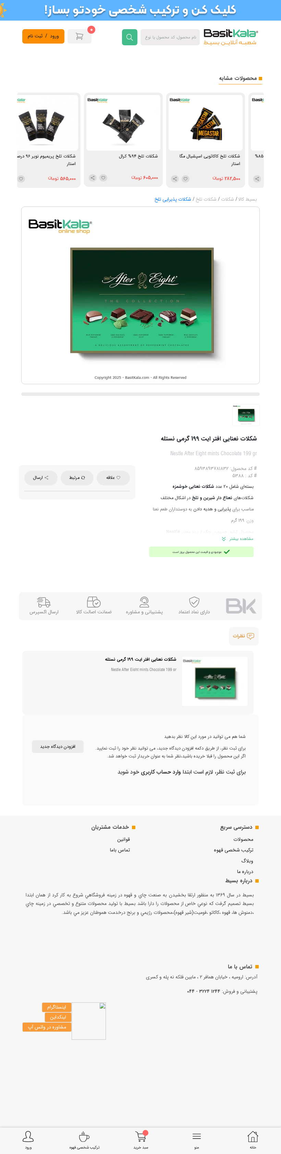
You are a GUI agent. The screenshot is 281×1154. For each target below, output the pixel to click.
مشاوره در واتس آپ (47, 1027)
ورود (54, 36)
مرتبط (75, 477)
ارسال (38, 477)
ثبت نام (35, 36)
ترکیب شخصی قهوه (233, 850)
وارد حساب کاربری (160, 772)
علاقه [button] (111, 477)
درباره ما (245, 872)
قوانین (123, 840)
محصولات (243, 840)
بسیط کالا (247, 199)
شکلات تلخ (206, 199)
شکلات (227, 199)
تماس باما (120, 850)
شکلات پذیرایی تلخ (173, 199)
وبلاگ (247, 861)
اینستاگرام (56, 1007)
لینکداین (58, 1017)
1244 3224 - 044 (203, 991)
